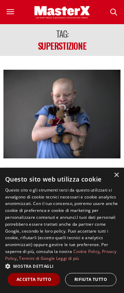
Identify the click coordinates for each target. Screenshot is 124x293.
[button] (62, 266)
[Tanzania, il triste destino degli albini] (62, 114)
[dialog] (62, 230)
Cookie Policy (86, 251)
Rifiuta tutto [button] (90, 279)
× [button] (116, 175)
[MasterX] (62, 12)
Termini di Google (37, 258)
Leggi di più (67, 258)
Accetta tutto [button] (34, 279)
